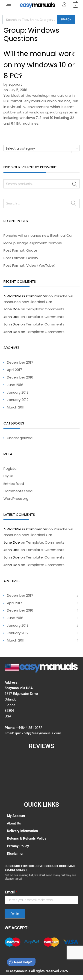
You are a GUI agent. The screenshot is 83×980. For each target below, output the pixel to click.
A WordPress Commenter (25, 296)
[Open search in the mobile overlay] (38, 19)
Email (11, 892)
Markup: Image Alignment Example (32, 243)
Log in (8, 476)
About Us (14, 823)
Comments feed (18, 491)
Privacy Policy (18, 846)
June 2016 (15, 384)
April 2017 (14, 369)
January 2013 (18, 392)
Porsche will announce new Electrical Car (38, 235)
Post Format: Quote (20, 250)
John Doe (11, 316)
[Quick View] (13, 942)
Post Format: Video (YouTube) (29, 265)
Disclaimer (15, 853)
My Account (16, 816)
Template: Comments (45, 309)
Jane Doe (11, 309)
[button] (8, 5)
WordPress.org (15, 498)
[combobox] (41, 148)
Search (75, 184)
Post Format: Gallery (20, 257)
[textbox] (41, 148)
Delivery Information (22, 831)
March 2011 (15, 407)
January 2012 (17, 399)
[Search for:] (41, 203)
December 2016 (20, 377)
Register (10, 468)
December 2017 (20, 362)
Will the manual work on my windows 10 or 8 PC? (39, 65)
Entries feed (13, 483)
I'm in (15, 913)
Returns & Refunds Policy (26, 838)
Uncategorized (20, 437)
